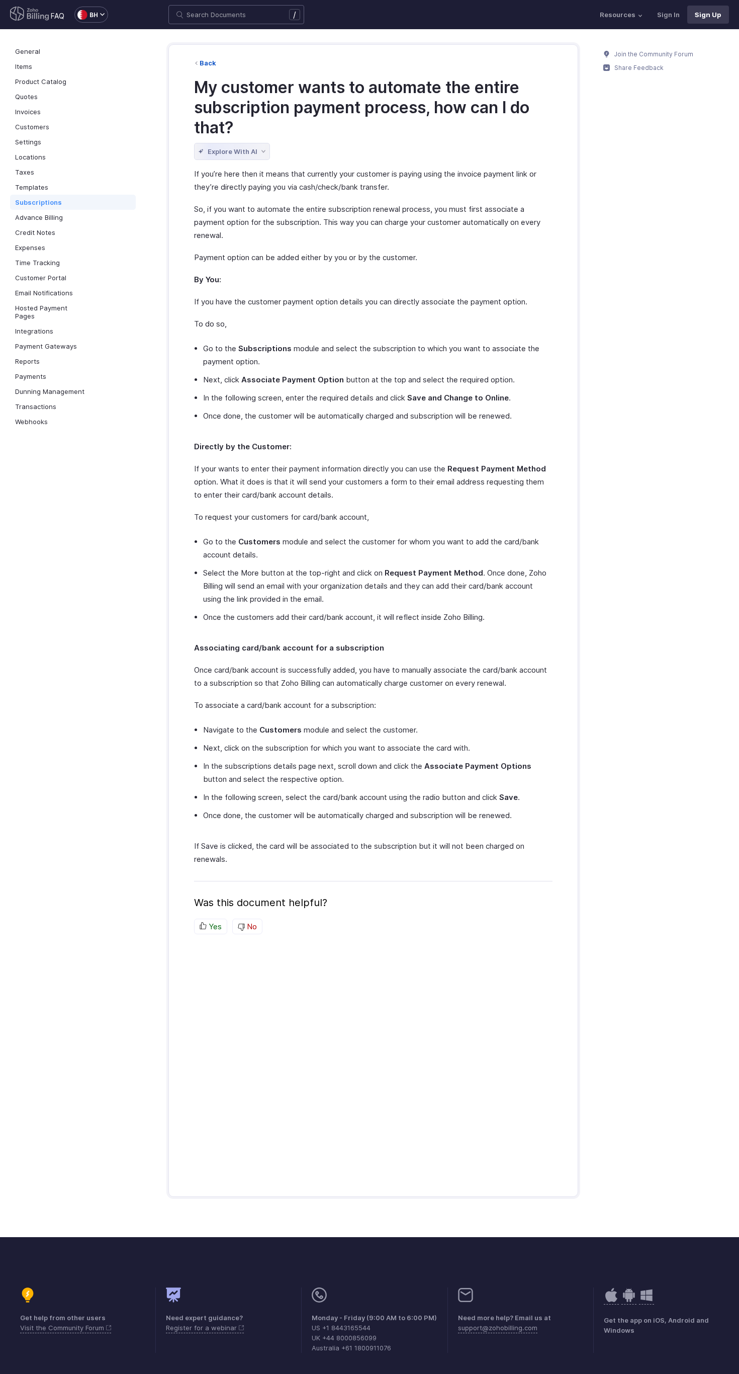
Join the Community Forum (653, 54)
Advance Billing (39, 217)
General (27, 51)
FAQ (57, 16)
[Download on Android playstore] (611, 1300)
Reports (27, 361)
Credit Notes (35, 232)
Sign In (668, 15)
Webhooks (31, 422)
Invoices (28, 112)
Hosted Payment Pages (41, 312)
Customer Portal (40, 278)
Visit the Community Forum (63, 1328)
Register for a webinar (202, 1328)
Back (208, 63)
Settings (28, 142)
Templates (31, 187)
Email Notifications (44, 293)
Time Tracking (37, 263)
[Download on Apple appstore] (628, 1300)
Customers (32, 127)
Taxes (24, 172)
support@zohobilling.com (497, 1328)
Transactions (35, 406)
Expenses (30, 248)
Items (23, 66)
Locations (30, 157)
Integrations (34, 331)
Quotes (26, 97)
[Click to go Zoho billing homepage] (29, 15)
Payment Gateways (46, 346)
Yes (214, 926)
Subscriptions (38, 202)
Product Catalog (40, 81)
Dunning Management (49, 391)
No (251, 926)
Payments (30, 376)
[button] (86, 15)
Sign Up (708, 15)
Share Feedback (638, 67)
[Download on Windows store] (646, 1300)
